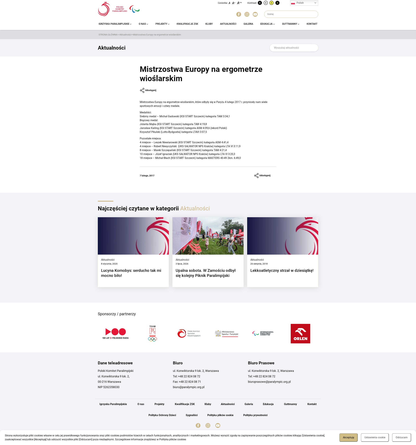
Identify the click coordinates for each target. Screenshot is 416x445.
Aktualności (228, 23)
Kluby (209, 23)
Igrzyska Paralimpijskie (114, 23)
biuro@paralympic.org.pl (188, 387)
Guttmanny (289, 23)
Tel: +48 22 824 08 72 (186, 376)
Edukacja (266, 23)
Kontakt (312, 23)
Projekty (161, 23)
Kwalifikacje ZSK (187, 23)
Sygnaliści (192, 415)
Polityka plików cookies (172, 439)
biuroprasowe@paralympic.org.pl (269, 381)
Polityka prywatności (255, 415)
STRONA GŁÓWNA (108, 34)
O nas (142, 23)
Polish (300, 2)
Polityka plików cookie (220, 415)
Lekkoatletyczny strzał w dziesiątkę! (281, 270)
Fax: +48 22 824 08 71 (187, 381)
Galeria (248, 23)
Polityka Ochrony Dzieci (162, 415)
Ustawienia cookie (374, 437)
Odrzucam (402, 437)
